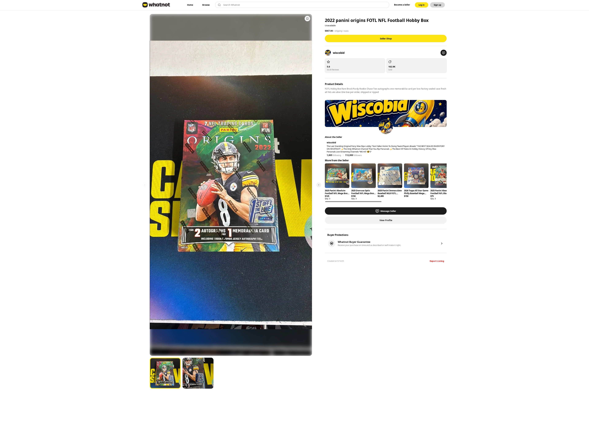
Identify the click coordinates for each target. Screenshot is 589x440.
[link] (190, 5)
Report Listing (437, 261)
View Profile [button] (385, 220)
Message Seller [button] (388, 211)
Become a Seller (402, 4)
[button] (444, 53)
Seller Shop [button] (386, 38)
